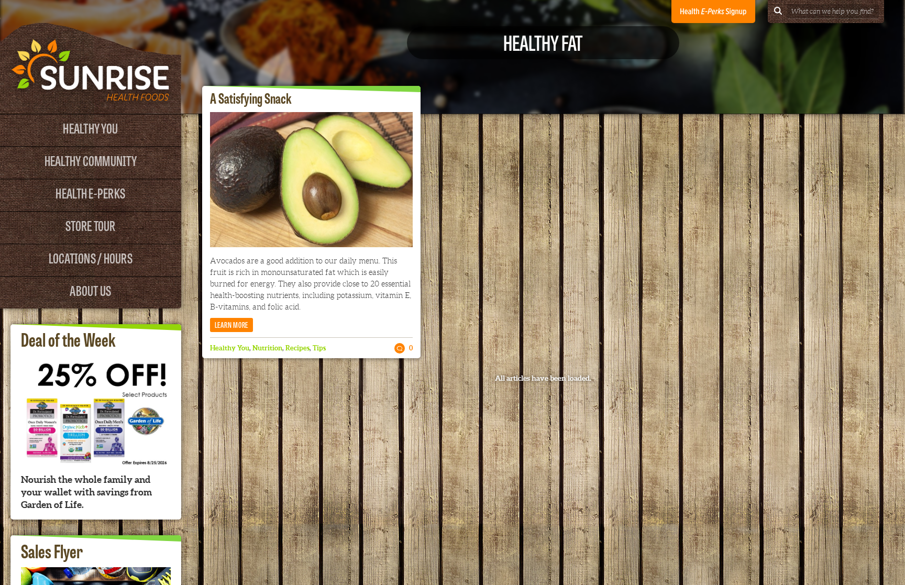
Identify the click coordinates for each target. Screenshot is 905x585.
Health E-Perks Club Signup (713, 11)
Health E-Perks (90, 192)
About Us (90, 290)
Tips (319, 348)
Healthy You (90, 127)
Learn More (232, 324)
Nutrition (267, 348)
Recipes (297, 348)
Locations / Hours (91, 257)
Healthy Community (91, 160)
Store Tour (90, 225)
